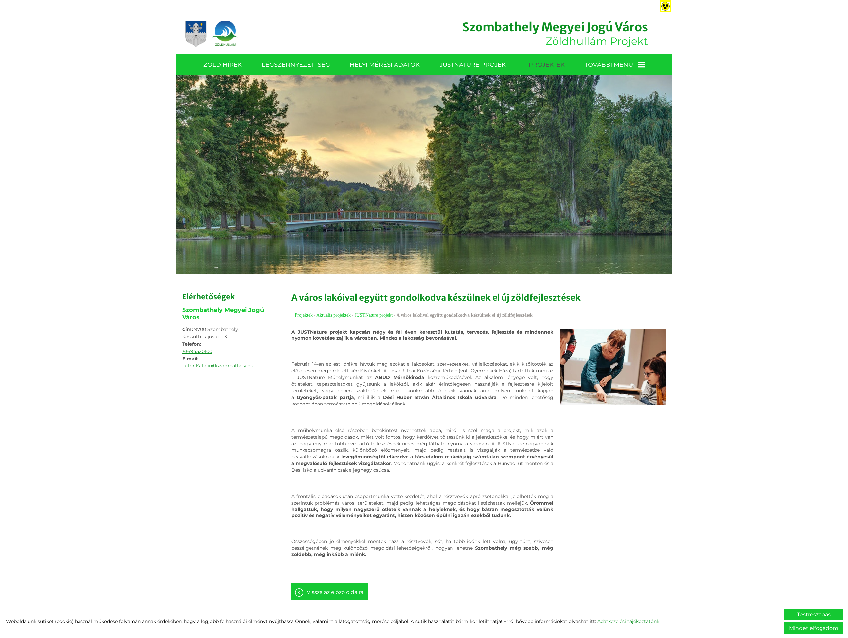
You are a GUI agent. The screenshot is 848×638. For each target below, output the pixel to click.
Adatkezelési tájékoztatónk (628, 621)
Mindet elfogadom (813, 628)
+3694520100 (197, 351)
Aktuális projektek (333, 315)
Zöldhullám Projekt (555, 34)
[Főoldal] (212, 34)
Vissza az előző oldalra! (336, 592)
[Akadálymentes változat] (664, 5)
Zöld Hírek (222, 64)
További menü (609, 64)
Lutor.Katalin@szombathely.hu (217, 366)
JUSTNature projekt (474, 64)
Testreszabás (814, 614)
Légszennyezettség (296, 64)
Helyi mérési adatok (385, 64)
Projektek (547, 64)
